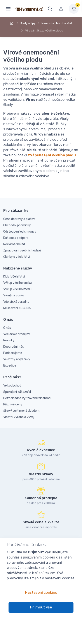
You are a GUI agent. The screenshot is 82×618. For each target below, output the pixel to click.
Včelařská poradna (16, 302)
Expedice (9, 365)
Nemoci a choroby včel (57, 23)
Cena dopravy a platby (19, 219)
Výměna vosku (13, 295)
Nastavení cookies (41, 592)
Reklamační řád (14, 244)
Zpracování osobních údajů (22, 250)
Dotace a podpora (15, 238)
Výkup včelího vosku (17, 283)
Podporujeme (12, 353)
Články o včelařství (16, 257)
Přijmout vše (41, 607)
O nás (7, 328)
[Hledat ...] (50, 9)
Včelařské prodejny (16, 334)
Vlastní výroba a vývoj (18, 417)
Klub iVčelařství (14, 276)
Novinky (8, 340)
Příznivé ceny (12, 404)
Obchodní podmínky (17, 225)
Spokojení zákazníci (17, 392)
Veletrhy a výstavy (16, 359)
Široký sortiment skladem (21, 411)
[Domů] (12, 23)
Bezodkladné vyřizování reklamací (27, 398)
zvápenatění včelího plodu (52, 155)
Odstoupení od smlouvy (19, 231)
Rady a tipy (28, 23)
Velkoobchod (12, 385)
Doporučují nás (13, 347)
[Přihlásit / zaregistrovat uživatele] (61, 9)
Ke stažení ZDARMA (17, 308)
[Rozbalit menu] (8, 9)
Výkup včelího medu (17, 289)
